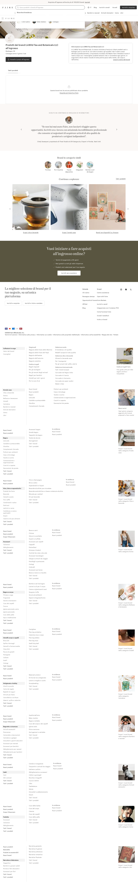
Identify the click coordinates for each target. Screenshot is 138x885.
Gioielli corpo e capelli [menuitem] (11, 638)
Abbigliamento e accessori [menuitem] (38, 772)
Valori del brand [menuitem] (8, 351)
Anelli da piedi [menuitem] (34, 643)
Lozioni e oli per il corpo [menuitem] (37, 586)
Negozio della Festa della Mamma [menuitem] (40, 350)
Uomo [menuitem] (5, 412)
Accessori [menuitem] (6, 542)
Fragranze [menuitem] (6, 598)
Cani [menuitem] (4, 775)
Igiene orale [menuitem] (33, 726)
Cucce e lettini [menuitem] (34, 780)
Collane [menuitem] (5, 657)
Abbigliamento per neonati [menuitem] (12, 749)
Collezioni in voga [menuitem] (9, 348)
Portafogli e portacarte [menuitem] (36, 561)
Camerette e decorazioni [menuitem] (11, 735)
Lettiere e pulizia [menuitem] (34, 769)
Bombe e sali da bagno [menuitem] (37, 583)
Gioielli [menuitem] (5, 401)
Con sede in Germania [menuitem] (62, 378)
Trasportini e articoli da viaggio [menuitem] (39, 766)
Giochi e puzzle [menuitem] (8, 686)
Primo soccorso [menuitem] (34, 729)
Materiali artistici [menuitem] (35, 675)
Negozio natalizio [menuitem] (35, 361)
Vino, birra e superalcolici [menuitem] (12, 488)
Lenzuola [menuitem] (32, 397)
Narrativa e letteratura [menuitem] (10, 860)
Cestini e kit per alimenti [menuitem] (11, 518)
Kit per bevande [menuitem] (34, 497)
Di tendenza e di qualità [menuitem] (63, 350)
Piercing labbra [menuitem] (34, 638)
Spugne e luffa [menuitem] (34, 592)
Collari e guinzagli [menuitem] (35, 775)
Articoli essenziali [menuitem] (9, 729)
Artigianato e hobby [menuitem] (10, 683)
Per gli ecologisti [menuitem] (34, 369)
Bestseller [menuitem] (6, 849)
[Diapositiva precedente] (21, 129)
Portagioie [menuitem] (6, 655)
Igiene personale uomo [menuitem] (11, 609)
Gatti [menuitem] (5, 772)
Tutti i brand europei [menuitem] (62, 370)
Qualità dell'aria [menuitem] (34, 715)
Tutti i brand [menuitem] (7, 471)
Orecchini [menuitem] (6, 649)
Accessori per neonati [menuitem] (10, 743)
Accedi (114, 7)
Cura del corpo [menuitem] (34, 808)
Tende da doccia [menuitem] (34, 438)
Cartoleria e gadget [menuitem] (10, 738)
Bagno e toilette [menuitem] (34, 721)
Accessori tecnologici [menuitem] (36, 556)
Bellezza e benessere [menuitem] (10, 398)
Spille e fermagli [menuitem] (9, 643)
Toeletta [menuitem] (6, 817)
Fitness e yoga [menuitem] (8, 595)
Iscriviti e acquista (128, 7)
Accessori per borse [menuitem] (35, 570)
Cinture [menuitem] (31, 533)
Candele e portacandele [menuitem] (37, 400)
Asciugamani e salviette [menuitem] (37, 732)
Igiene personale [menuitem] (9, 612)
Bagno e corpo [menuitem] (8, 592)
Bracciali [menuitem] (6, 640)
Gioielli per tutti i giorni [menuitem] (37, 378)
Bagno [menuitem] (31, 395)
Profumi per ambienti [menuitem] (61, 389)
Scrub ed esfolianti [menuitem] (35, 595)
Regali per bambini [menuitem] (35, 375)
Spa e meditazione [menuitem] (9, 617)
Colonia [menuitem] (31, 811)
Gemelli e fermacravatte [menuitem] (11, 646)
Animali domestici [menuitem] (9, 410)
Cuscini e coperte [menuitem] (60, 400)
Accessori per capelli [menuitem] (36, 542)
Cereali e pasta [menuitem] (8, 497)
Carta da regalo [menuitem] (8, 689)
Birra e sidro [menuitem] (33, 483)
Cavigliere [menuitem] (32, 629)
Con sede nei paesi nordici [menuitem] (64, 381)
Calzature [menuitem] (6, 544)
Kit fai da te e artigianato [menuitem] (37, 678)
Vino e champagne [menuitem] (35, 480)
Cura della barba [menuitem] (34, 805)
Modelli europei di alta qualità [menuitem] (65, 352)
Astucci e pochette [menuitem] (35, 536)
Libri (121, 13)
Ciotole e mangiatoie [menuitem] (36, 764)
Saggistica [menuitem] (7, 863)
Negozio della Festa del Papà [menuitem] (39, 352)
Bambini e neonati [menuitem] (9, 407)
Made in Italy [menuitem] (59, 384)
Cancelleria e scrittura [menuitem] (10, 697)
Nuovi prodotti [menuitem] (34, 392)
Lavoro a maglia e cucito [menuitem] (37, 680)
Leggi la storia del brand (121, 59)
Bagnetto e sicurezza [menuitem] (10, 726)
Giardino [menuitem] (32, 403)
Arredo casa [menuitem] (7, 390)
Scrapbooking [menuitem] (33, 683)
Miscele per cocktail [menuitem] (36, 494)
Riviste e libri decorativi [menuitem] (11, 868)
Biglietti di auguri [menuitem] (9, 692)
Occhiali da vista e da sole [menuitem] (38, 553)
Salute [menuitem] (31, 789)
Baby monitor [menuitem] (33, 718)
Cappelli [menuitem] (32, 544)
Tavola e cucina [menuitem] (59, 395)
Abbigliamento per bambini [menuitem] (12, 752)
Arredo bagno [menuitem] (33, 432)
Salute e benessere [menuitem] (9, 600)
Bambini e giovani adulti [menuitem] (11, 866)
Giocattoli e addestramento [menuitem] (38, 792)
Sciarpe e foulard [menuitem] (35, 550)
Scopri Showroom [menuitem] (9, 537)
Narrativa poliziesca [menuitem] (35, 852)
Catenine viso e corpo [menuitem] (36, 635)
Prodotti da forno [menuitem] (9, 491)
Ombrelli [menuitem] (32, 567)
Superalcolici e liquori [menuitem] (36, 485)
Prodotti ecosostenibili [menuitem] (10, 852)
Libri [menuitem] (4, 415)
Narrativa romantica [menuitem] (35, 854)
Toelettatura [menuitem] (33, 786)
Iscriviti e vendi (104, 7)
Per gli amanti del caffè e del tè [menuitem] (66, 364)
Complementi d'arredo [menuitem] (36, 406)
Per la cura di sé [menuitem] (34, 381)
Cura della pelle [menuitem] (8, 615)
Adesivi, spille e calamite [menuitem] (11, 700)
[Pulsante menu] (2, 18)
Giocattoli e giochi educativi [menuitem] (13, 741)
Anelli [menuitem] (5, 660)
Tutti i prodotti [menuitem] (8, 474)
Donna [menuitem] (5, 395)
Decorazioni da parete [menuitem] (61, 403)
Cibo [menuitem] (30, 783)
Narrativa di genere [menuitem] (35, 849)
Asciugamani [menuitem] (33, 441)
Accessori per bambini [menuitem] (11, 746)
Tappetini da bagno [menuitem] (35, 435)
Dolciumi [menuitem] (6, 505)
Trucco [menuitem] (5, 606)
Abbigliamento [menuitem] (8, 547)
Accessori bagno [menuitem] (34, 429)
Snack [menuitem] (5, 516)
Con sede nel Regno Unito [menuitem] (64, 372)
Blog (95, 7)
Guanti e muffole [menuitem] (34, 539)
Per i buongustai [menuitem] (60, 361)
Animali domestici (107, 13)
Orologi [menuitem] (31, 564)
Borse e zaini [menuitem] (33, 530)
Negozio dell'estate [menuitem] (35, 355)
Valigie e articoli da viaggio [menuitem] (38, 558)
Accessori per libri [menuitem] (9, 871)
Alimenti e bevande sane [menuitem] (63, 358)
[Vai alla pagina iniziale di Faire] (8, 7)
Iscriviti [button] (87, 2)
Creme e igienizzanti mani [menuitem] (38, 589)
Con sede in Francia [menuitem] (62, 375)
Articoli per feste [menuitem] (9, 694)
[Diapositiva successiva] (116, 129)
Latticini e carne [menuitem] (8, 508)
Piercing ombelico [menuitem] (35, 632)
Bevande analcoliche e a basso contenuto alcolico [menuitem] (46, 491)
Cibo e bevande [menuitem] (8, 393)
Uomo (117, 13)
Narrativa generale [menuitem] (35, 846)
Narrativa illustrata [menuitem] (35, 857)
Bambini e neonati (93, 13)
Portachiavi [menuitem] (32, 547)
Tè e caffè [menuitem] (6, 500)
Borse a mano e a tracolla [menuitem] (37, 573)
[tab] (13, 70)
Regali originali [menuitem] (34, 367)
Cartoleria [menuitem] (6, 404)
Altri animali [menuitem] (7, 778)
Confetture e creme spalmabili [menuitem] (9, 512)
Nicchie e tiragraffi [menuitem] (35, 778)
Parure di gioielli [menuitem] (8, 652)
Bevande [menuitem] (6, 494)
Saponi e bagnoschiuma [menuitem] (37, 598)
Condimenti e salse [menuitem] (9, 502)
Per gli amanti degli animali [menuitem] (38, 372)
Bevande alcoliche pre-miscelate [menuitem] (40, 488)
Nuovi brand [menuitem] (33, 389)
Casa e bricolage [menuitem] (59, 392)
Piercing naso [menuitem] (33, 640)
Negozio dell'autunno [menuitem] (36, 358)
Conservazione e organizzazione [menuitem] (65, 397)
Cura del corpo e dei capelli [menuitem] (38, 724)
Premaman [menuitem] (7, 732)
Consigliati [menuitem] (7, 354)
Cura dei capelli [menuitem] (8, 603)
